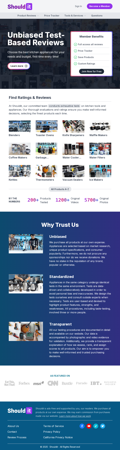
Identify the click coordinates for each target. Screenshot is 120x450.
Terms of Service (53, 426)
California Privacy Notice (58, 437)
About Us (13, 426)
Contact (12, 431)
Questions (96, 15)
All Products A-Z (60, 189)
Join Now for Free (92, 71)
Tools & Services (73, 15)
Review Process (17, 437)
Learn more (17, 66)
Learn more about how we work (75, 416)
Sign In (78, 6)
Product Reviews (27, 15)
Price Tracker (51, 15)
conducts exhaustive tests (64, 105)
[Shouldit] (20, 410)
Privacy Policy (51, 431)
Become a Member (99, 6)
